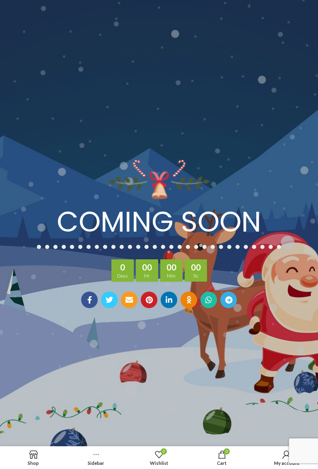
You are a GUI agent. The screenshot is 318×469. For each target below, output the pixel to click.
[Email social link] (129, 300)
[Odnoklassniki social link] (189, 300)
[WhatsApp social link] (208, 300)
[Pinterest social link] (149, 300)
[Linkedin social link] (169, 300)
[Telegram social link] (228, 300)
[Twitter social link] (109, 300)
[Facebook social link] (89, 300)
